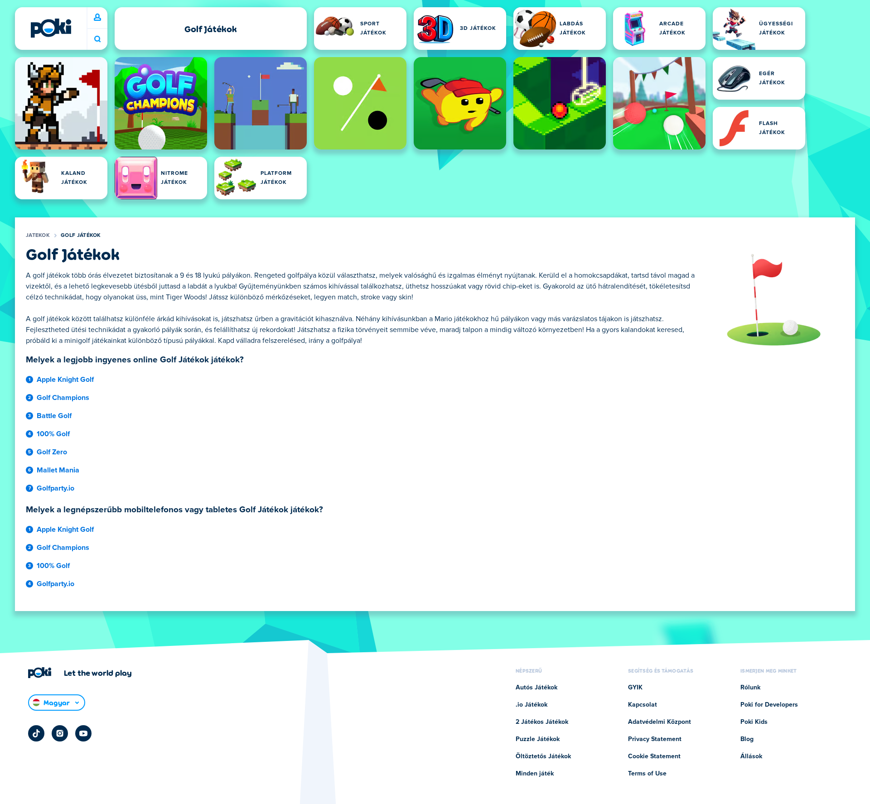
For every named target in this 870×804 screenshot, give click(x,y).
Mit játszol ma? (97, 39)
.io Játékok (531, 705)
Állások (751, 756)
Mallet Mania (58, 470)
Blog (747, 739)
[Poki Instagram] (60, 733)
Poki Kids (754, 722)
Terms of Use (647, 773)
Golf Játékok (81, 235)
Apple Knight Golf (65, 379)
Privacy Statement (655, 739)
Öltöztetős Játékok (543, 756)
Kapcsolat (642, 705)
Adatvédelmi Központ (659, 722)
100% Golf (53, 434)
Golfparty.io (55, 488)
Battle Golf (54, 415)
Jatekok (38, 235)
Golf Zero (52, 452)
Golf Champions (63, 397)
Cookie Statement (654, 756)
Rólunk (750, 687)
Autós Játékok (536, 687)
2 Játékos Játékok (542, 722)
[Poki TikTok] (36, 733)
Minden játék (535, 773)
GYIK (635, 687)
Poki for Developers (769, 705)
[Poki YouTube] (83, 733)
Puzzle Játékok (538, 739)
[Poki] (50, 28)
